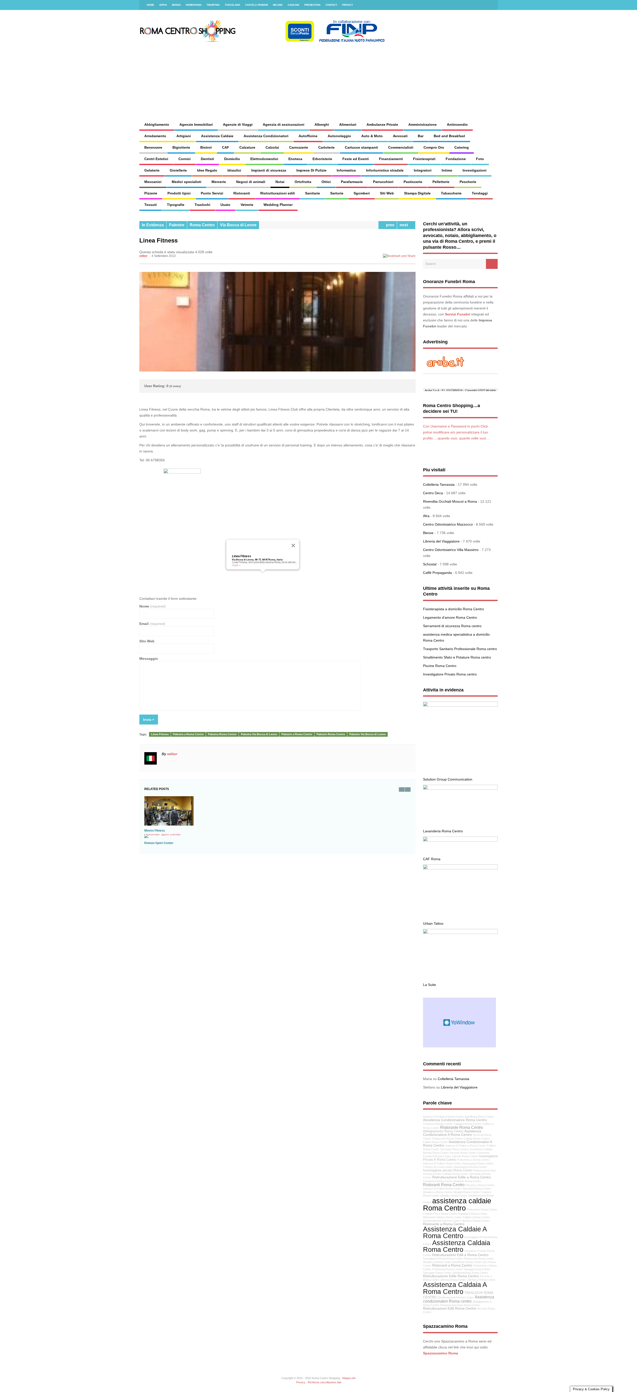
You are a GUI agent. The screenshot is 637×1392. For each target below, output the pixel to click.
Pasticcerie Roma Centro (447, 1138)
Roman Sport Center (158, 843)
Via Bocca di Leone (238, 225)
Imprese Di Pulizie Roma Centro (442, 1188)
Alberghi (322, 124)
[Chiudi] (293, 545)
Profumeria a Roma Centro (473, 1159)
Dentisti (207, 159)
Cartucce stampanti (361, 147)
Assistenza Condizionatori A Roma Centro (457, 1143)
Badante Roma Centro (467, 1181)
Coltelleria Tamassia (439, 484)
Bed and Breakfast (449, 136)
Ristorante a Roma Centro (443, 1224)
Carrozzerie (298, 147)
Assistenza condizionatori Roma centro (458, 1299)
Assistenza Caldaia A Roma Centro (454, 1288)
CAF (225, 147)
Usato (225, 205)
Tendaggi (480, 193)
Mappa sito (349, 1378)
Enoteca (295, 159)
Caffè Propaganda (437, 573)
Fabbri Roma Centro (435, 1142)
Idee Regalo (207, 170)
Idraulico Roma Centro (453, 1195)
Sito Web (147, 641)
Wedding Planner (278, 205)
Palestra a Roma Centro (188, 734)
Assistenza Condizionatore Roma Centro (455, 1120)
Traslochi (202, 205)
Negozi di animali (250, 182)
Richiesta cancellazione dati (324, 1382)
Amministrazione (422, 124)
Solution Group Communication (447, 779)
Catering (461, 147)
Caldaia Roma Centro (476, 1138)
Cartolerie (326, 147)
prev (389, 225)
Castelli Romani (256, 4)
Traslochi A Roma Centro (438, 1181)
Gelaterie (151, 170)
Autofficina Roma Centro (479, 1116)
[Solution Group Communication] (460, 705)
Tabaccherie (451, 193)
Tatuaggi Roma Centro (476, 1269)
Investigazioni (474, 170)
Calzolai (272, 147)
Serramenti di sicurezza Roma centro (452, 626)
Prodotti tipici (179, 193)
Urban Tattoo (433, 923)
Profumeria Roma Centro (447, 1269)
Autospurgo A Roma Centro (470, 1166)
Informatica (346, 170)
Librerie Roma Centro (465, 1156)
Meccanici (152, 182)
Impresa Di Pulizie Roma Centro (442, 1163)
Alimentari (347, 124)
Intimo (447, 170)
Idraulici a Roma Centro (437, 1262)
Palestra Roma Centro (222, 734)
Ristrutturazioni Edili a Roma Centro (460, 1255)
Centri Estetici (156, 159)
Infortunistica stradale (385, 170)
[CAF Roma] (460, 840)
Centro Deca (433, 493)
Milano (278, 4)
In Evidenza (153, 225)
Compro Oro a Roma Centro (440, 1213)
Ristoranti (241, 193)
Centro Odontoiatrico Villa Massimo (450, 550)
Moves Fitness (154, 830)
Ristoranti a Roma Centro (452, 1265)
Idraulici (234, 170)
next (405, 225)
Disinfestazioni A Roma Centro (455, 1297)
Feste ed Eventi (355, 159)
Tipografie (175, 205)
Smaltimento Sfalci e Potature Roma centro (457, 657)
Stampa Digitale (417, 193)
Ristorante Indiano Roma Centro (442, 1217)
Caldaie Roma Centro (455, 1173)
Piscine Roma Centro (439, 666)
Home (150, 4)
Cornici (184, 159)
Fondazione (456, 159)
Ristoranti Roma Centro (444, 1184)
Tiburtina (213, 4)
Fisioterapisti (424, 159)
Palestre (176, 225)
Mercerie (219, 182)
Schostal (429, 564)
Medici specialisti (186, 182)
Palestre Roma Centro (331, 734)
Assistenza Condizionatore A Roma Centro (452, 1133)
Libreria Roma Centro (453, 1279)
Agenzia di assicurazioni (283, 124)
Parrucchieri (383, 182)
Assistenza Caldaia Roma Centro (456, 1246)
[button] (263, 575)
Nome (152, 606)
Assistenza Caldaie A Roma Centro (454, 1232)
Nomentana (194, 4)
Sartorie (336, 193)
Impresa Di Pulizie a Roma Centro (465, 1145)
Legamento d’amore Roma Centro (450, 617)
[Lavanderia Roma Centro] (460, 788)
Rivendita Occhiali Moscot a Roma (450, 501)
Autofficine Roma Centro (467, 1262)
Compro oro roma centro (438, 1166)
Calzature (247, 147)
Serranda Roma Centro (477, 1188)
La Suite (429, 985)
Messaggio (148, 658)
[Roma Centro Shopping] (262, 41)
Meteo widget (459, 1022)
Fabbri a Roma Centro (476, 1217)
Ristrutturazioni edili (277, 193)
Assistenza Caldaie (217, 136)
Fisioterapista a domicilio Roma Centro (453, 609)
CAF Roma (431, 859)
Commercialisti (400, 147)
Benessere (153, 147)
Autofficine (308, 136)
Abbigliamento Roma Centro (443, 1131)
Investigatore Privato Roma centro (450, 674)
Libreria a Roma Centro (481, 1279)
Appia (163, 4)
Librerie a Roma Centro (475, 1220)
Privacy (347, 4)
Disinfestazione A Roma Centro (441, 1220)
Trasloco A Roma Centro (438, 1123)
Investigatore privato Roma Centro (447, 1170)
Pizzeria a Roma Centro (480, 1185)
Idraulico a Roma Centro (437, 1192)
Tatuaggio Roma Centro (437, 1272)
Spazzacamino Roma (440, 1353)
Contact (331, 4)
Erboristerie (322, 159)
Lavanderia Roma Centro (443, 831)
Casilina (293, 4)
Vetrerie (247, 205)
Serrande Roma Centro (454, 1149)
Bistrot (206, 147)
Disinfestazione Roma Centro (470, 1272)
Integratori (422, 170)
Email (152, 623)
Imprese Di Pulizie (311, 170)
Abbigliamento (156, 124)
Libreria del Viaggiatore (441, 541)
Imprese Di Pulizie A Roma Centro (443, 1116)
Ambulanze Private (382, 124)
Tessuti (150, 205)
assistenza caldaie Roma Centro (457, 1204)
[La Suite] (460, 933)
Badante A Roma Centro (472, 1213)
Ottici (326, 182)
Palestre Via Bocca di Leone (367, 734)
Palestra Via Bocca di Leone (259, 734)
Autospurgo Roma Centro (478, 1163)
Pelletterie (440, 182)
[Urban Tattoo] (460, 868)
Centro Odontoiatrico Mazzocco (448, 524)
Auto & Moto (372, 136)
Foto (480, 159)
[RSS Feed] (491, 5)
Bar (421, 136)
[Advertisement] (372, 77)
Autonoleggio (339, 136)
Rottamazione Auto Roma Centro (460, 1305)
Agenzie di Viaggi (238, 124)
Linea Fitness (241, 556)
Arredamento (155, 136)
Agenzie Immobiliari (196, 124)
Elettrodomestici (264, 159)
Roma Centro (202, 225)
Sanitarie (312, 193)
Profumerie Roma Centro (482, 1209)
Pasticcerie (413, 182)
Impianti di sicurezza (268, 170)
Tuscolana (232, 4)
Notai (279, 182)
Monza (176, 4)
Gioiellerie (178, 170)
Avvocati (400, 136)
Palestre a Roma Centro (296, 734)
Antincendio (457, 124)
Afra (426, 516)
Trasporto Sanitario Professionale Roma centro (460, 649)
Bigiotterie (181, 147)
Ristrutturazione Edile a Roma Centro (461, 1177)
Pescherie (468, 182)
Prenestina (312, 4)
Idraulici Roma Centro (466, 1192)
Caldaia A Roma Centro (467, 1123)
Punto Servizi (212, 193)
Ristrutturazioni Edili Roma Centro (449, 1308)
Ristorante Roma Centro (461, 1127)
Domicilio (232, 159)
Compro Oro (434, 147)
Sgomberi (362, 193)
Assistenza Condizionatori (266, 136)
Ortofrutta (303, 182)
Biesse (428, 533)
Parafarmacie (352, 182)
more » (236, 565)
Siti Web (387, 193)
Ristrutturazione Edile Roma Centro (451, 1276)
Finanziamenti (391, 159)
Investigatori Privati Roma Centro (443, 1258)
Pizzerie (150, 193)
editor (143, 256)
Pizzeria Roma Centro (463, 1152)
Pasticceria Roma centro (479, 1258)
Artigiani (183, 136)
